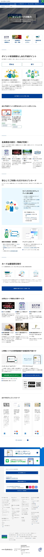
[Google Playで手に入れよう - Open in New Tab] (31, 386)
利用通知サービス (6, 247)
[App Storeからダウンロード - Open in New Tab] (31, 383)
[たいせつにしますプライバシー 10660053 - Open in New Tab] (40, 551)
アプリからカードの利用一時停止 (30, 247)
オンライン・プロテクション (31, 217)
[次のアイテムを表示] (27, 440)
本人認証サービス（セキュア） (30, 203)
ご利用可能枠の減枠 (14, 251)
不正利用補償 (28, 214)
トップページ (3, 6)
